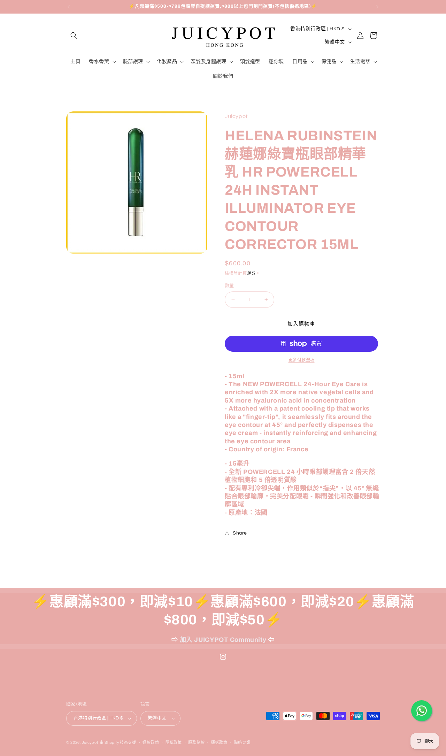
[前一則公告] (68, 6)
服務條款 (196, 743)
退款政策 (151, 743)
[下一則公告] (377, 6)
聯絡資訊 (242, 743)
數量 (229, 285)
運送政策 (219, 743)
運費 (251, 273)
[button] (74, 35)
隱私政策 (174, 743)
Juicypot (90, 743)
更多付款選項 (302, 360)
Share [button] (240, 533)
